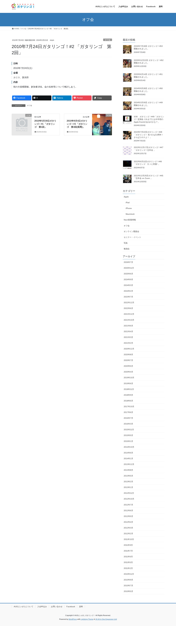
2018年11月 (129, 389)
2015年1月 (128, 441)
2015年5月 (128, 435)
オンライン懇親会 (131, 231)
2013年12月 (129, 464)
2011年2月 (128, 568)
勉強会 (127, 249)
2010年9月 (128, 580)
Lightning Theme (87, 619)
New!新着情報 (130, 220)
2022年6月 (128, 308)
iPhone (129, 208)
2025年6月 (128, 274)
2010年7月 (128, 585)
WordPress (73, 619)
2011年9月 (128, 545)
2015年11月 (129, 429)
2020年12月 (129, 349)
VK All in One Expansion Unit (106, 619)
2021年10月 (129, 320)
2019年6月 (128, 383)
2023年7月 (128, 297)
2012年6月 (128, 510)
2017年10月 (129, 406)
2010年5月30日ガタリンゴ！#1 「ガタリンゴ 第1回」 (45, 124)
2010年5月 (128, 591)
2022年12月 (129, 302)
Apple (126, 197)
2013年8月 (128, 470)
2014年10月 (129, 447)
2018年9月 (128, 395)
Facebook (70, 606)
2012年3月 (128, 528)
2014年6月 (128, 453)
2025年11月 (129, 268)
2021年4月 (128, 331)
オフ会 (107, 40)
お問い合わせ (56, 606)
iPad (128, 202)
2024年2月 (128, 291)
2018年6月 (128, 401)
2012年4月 (128, 522)
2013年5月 (128, 476)
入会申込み (42, 606)
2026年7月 (128, 262)
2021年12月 (129, 314)
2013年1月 (128, 487)
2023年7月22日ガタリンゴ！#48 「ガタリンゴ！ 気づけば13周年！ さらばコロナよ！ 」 (148, 134)
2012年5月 (128, 516)
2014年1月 (128, 458)
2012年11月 (129, 493)
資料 (81, 606)
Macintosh (130, 214)
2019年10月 (129, 377)
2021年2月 (128, 343)
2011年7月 (128, 551)
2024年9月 (128, 279)
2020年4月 (128, 372)
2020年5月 (128, 366)
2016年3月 (128, 424)
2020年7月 (128, 360)
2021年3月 (128, 337)
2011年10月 (129, 539)
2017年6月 (128, 412)
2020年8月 (128, 354)
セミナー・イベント (132, 237)
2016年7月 (128, 418)
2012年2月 (128, 533)
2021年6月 (128, 326)
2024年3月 (128, 285)
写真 (126, 243)
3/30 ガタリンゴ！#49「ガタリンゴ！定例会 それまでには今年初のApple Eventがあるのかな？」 (149, 119)
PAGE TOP (169, 604)
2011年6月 (128, 556)
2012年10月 (129, 499)
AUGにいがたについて (23, 606)
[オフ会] (22, 120)
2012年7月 (128, 505)
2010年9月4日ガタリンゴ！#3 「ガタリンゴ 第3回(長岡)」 (77, 124)
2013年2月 (128, 481)
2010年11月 (129, 574)
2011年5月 (128, 562)
